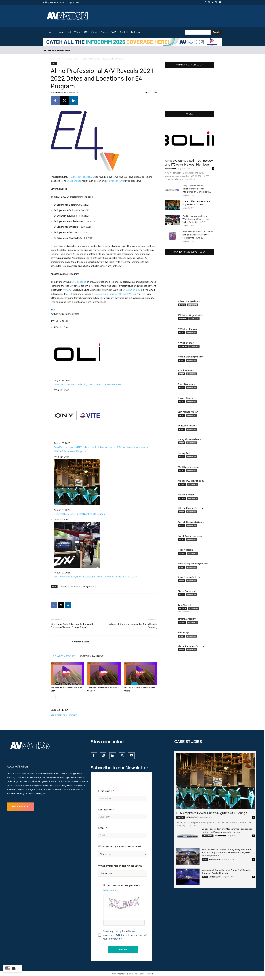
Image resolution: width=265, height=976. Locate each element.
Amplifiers (180, 817)
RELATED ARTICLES (64, 656)
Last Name (104, 809)
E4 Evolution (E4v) (115, 181)
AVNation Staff (59, 92)
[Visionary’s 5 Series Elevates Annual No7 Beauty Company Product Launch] (188, 877)
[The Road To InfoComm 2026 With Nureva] (140, 673)
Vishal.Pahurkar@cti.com (191, 646)
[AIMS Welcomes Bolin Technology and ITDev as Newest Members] (189, 139)
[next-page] (57, 697)
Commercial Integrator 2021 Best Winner (115, 294)
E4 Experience (74, 181)
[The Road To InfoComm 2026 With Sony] (67, 673)
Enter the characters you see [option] (120, 885)
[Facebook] (205, 2)
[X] (216, 2)
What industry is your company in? (119, 846)
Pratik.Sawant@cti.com (190, 536)
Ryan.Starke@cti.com (189, 577)
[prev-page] (52, 697)
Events (53, 59)
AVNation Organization (191, 315)
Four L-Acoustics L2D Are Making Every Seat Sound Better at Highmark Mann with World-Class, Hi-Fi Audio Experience (227, 852)
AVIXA (66, 290)
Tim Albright (184, 605)
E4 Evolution (75, 587)
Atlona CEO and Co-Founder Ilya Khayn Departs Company (133, 626)
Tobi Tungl (183, 632)
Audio (205, 859)
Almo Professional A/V (82, 177)
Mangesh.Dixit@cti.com (191, 480)
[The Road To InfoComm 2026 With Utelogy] (104, 673)
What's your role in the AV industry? (120, 865)
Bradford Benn (186, 370)
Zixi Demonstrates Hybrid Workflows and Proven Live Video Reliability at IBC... (195, 219)
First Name (105, 791)
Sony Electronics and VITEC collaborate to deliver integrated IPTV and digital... (196, 189)
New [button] (105, 889)
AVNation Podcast (188, 329)
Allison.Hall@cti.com (189, 301)
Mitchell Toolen (186, 494)
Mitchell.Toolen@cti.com (191, 508)
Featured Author (187, 425)
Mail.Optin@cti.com (188, 467)
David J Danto (185, 398)
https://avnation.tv (184, 611)
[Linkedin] (212, 2)
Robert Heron (185, 549)
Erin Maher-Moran (188, 411)
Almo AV (63, 587)
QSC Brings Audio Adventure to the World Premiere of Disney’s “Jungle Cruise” (72, 626)
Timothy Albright (187, 618)
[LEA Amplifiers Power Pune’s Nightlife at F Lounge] (172, 205)
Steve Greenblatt (187, 591)
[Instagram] (209, 2)
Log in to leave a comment (64, 715)
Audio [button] (113, 889)
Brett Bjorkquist (187, 384)
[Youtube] (220, 2)
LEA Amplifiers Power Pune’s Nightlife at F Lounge (211, 813)
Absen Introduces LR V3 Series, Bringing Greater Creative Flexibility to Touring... (197, 235)
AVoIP (205, 877)
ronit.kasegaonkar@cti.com (193, 563)
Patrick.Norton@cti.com (191, 522)
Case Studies (208, 836)
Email (101, 828)
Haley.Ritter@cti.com (189, 439)
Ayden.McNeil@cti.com (190, 356)
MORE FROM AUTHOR (91, 656)
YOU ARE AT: (48, 50)
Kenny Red (184, 453)
